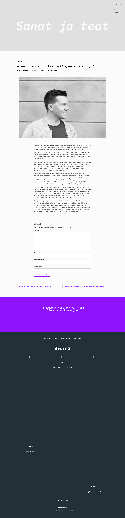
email (62, 362)
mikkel (119, 7)
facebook (94, 487)
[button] (62, 320)
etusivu (119, 4)
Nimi (35, 252)
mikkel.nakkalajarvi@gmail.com (62, 367)
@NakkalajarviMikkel (94, 492)
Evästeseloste (62, 507)
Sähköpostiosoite (39, 259)
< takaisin (19, 61)
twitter (31, 446)
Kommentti (37, 230)
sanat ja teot (116, 10)
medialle (118, 13)
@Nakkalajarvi (30, 451)
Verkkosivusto (38, 266)
